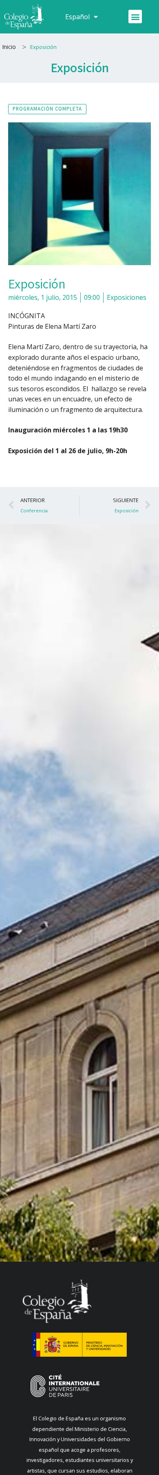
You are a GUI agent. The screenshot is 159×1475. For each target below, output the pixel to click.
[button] (135, 16)
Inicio (9, 47)
